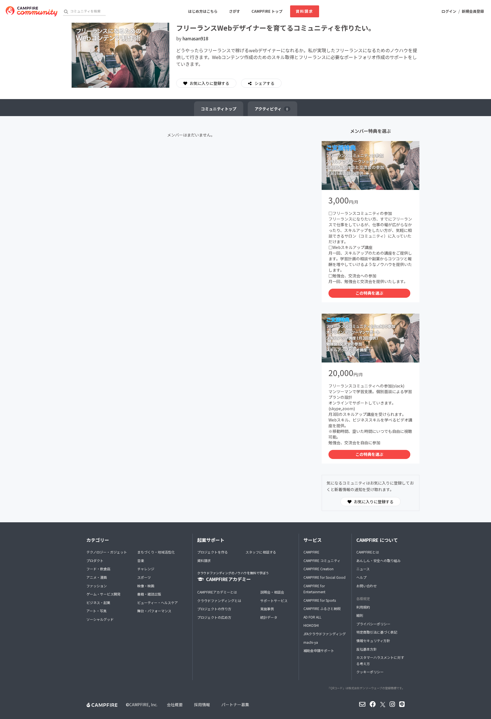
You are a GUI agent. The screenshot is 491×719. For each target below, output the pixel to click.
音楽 (140, 560)
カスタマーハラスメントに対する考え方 (380, 660)
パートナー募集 (235, 704)
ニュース (363, 568)
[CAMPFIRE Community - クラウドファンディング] (31, 11)
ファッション (96, 585)
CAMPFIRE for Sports (319, 600)
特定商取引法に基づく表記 (376, 632)
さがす (234, 11)
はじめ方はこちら (203, 11)
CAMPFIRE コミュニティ (321, 560)
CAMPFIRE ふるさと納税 (322, 608)
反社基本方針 (366, 649)
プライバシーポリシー (373, 623)
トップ (218, 109)
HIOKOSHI (311, 625)
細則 (359, 615)
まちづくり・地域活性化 (156, 552)
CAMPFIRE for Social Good (324, 577)
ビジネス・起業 (98, 602)
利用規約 (363, 607)
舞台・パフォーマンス (154, 610)
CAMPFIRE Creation (318, 568)
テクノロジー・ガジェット (106, 552)
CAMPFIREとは (367, 552)
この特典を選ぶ (369, 293)
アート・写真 (96, 610)
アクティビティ (271, 109)
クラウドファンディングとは (219, 600)
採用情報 (202, 704)
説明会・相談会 (272, 592)
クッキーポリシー (370, 671)
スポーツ (144, 577)
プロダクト (94, 560)
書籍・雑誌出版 (149, 594)
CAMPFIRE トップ (266, 11)
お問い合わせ (366, 585)
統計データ (268, 617)
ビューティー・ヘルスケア (157, 602)
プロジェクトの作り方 (214, 608)
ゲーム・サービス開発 (103, 594)
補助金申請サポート (318, 650)
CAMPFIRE (311, 552)
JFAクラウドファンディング (324, 633)
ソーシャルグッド (100, 619)
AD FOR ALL (312, 617)
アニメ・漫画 (96, 577)
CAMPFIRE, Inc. (143, 704)
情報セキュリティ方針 (373, 640)
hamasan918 (195, 38)
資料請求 (304, 11)
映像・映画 (145, 585)
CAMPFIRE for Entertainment (314, 588)
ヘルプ (361, 577)
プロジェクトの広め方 (214, 617)
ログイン (449, 11)
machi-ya (310, 642)
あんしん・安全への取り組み (378, 560)
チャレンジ (145, 568)
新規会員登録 (473, 11)
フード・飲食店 (98, 568)
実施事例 (267, 608)
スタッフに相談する (261, 552)
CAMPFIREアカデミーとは (217, 592)
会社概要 (175, 704)
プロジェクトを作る (212, 552)
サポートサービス (274, 600)
